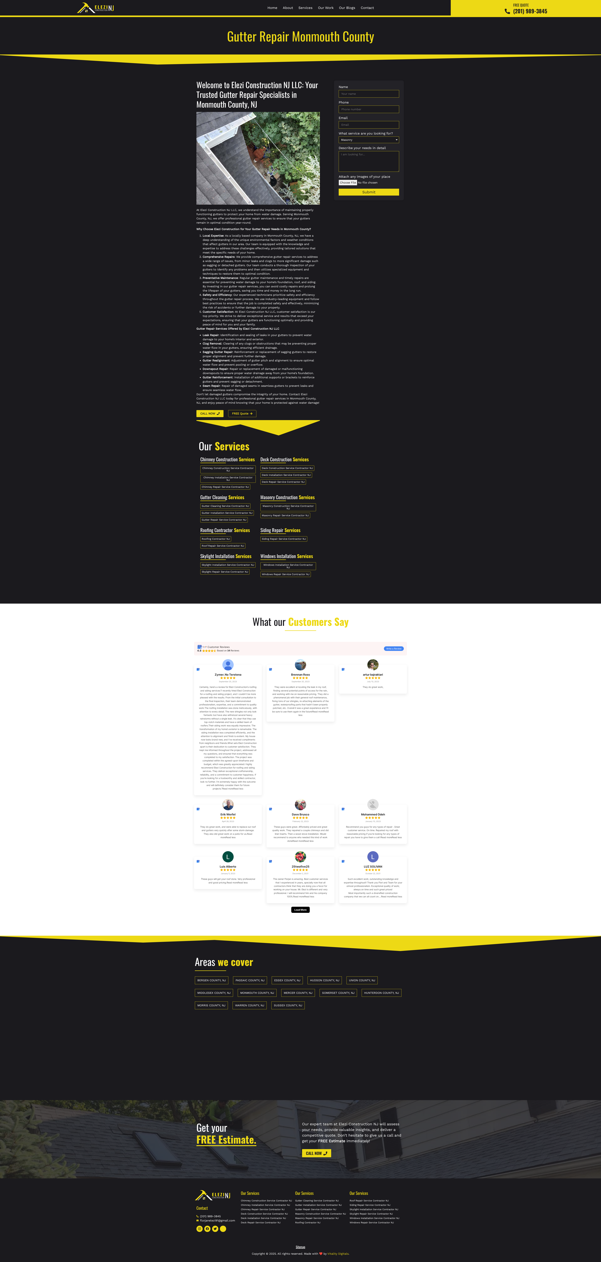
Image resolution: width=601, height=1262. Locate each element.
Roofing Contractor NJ (307, 1222)
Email (343, 118)
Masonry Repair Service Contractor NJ (317, 1218)
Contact (367, 8)
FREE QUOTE (521, 5)
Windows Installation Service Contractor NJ (374, 1218)
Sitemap (300, 1246)
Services (305, 8)
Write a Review (393, 648)
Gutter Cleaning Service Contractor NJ (317, 1200)
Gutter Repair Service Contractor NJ (315, 1209)
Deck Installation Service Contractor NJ (263, 1218)
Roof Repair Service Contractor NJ (369, 1200)
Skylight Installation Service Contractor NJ (374, 1209)
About (288, 8)
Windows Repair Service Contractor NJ (372, 1222)
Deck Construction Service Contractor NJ (264, 1213)
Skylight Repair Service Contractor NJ (371, 1213)
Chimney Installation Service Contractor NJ (265, 1205)
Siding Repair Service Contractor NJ (370, 1205)
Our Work (326, 8)
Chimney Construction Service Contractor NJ (266, 1200)
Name (343, 87)
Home (272, 8)
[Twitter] (215, 1229)
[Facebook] (207, 1229)
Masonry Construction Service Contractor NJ (320, 1213)
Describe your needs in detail (362, 148)
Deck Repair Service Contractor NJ (260, 1222)
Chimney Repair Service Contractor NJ (263, 1209)
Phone (344, 102)
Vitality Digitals (338, 1253)
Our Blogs (347, 8)
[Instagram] (199, 1229)
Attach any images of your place (364, 176)
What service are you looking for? (366, 133)
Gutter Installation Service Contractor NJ (318, 1205)
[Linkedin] (223, 1229)
